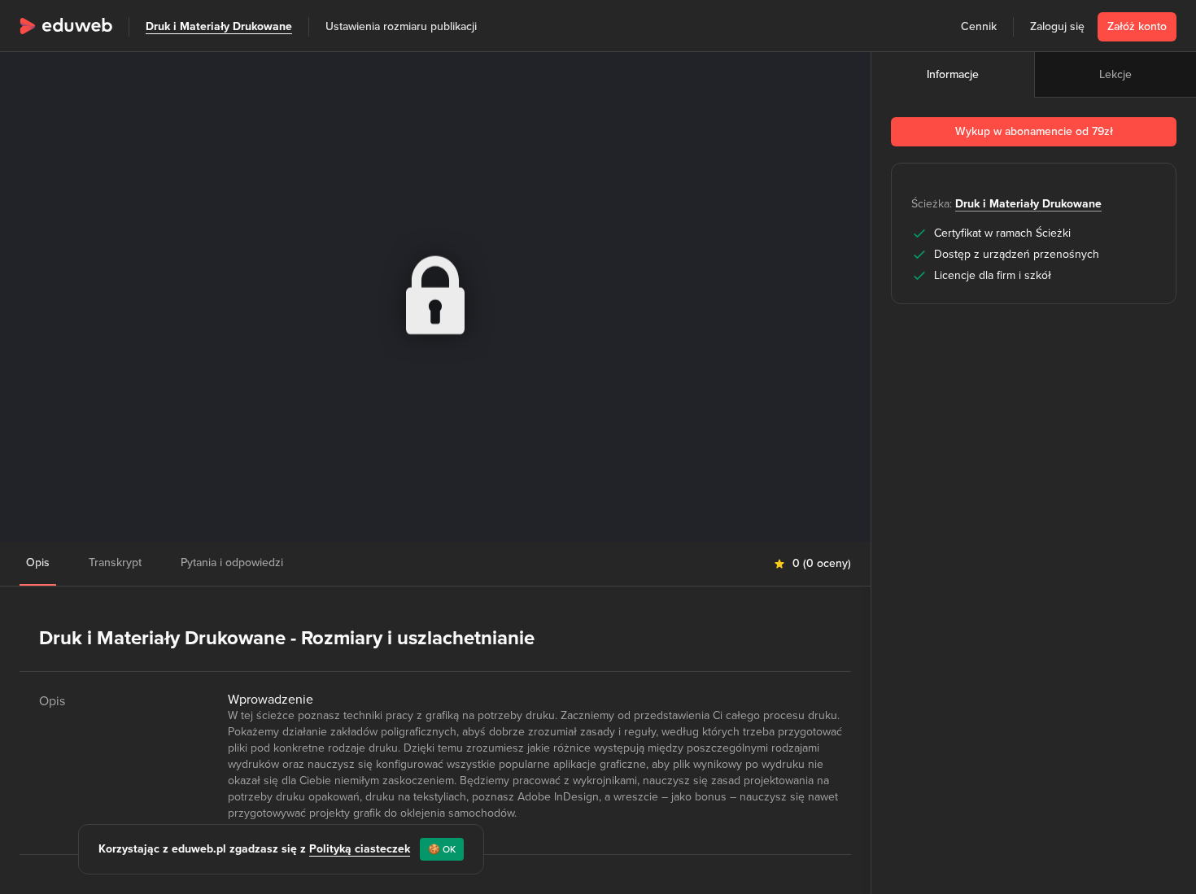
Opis (38, 562)
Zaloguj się (1057, 26)
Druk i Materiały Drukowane (219, 26)
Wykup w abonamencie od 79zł (1034, 131)
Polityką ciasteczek (359, 849)
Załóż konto (1137, 26)
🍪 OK (442, 849)
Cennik (979, 26)
